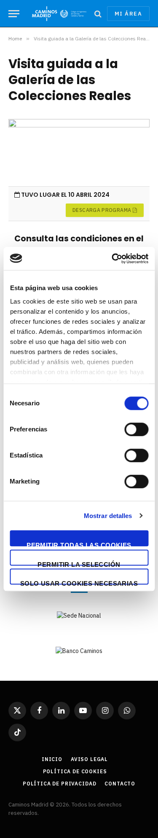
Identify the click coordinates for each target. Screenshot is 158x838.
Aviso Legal (89, 759)
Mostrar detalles (108, 515)
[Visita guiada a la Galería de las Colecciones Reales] (79, 152)
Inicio (52, 759)
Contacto (119, 783)
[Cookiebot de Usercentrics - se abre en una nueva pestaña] (112, 258)
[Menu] (13, 13)
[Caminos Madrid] (59, 13)
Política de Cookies (75, 771)
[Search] (98, 13)
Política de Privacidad (59, 783)
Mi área (128, 13)
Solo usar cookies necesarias (79, 582)
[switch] (136, 429)
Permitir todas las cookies (79, 544)
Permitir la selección (78, 563)
